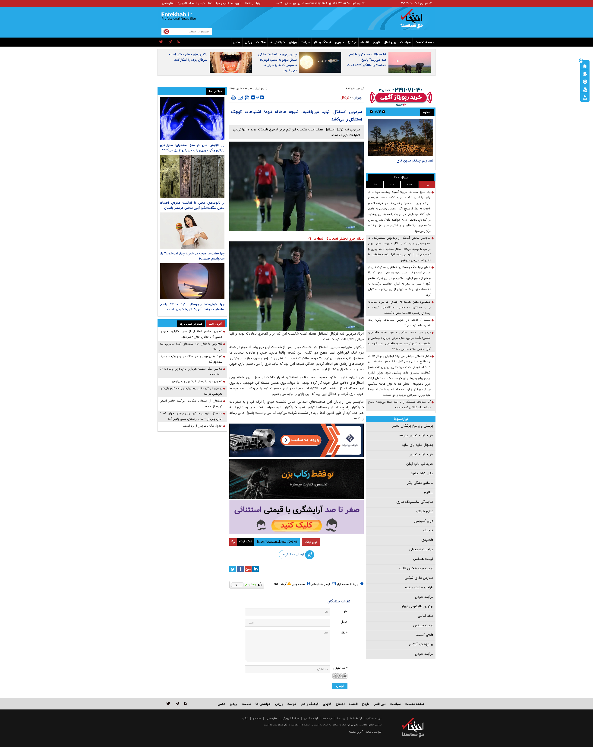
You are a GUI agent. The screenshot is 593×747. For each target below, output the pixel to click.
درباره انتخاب (374, 718)
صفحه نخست (424, 42)
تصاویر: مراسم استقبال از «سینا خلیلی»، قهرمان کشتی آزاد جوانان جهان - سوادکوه (191, 334)
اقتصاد (364, 42)
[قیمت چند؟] (584, 73)
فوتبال (345, 97)
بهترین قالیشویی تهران (417, 606)
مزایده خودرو (424, 597)
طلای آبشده (424, 635)
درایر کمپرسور (423, 521)
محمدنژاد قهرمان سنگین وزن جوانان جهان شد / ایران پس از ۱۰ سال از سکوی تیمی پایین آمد (191, 416)
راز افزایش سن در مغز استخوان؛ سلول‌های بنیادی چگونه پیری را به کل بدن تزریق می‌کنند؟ (192, 147)
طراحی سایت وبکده (419, 587)
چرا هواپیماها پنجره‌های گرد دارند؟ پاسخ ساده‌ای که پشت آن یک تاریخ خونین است (192, 307)
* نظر (344, 632)
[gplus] (248, 569)
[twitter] (161, 42)
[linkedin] (255, 569)
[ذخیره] (247, 97)
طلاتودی (427, 540)
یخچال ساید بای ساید (417, 445)
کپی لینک (311, 541)
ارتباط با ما (356, 718)
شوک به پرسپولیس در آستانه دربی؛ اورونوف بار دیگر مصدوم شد (191, 359)
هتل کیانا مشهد (421, 473)
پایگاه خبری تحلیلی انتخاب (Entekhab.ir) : (335, 238)
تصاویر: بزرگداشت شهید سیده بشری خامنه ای (400, 163)
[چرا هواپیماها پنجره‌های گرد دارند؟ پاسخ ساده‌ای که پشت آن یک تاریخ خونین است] (192, 281)
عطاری (428, 492)
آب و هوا (221, 3)
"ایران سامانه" (355, 732)
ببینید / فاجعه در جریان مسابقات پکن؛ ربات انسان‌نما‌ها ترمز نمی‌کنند (399, 322)
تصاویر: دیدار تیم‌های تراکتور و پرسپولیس (197, 381)
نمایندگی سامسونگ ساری (414, 502)
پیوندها (234, 3)
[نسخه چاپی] (233, 97)
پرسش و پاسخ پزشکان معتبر (412, 426)
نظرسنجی (167, 3)
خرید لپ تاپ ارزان (419, 464)
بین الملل (390, 42)
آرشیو (245, 718)
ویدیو (248, 42)
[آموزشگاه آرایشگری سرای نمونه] (296, 517)
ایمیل (344, 621)
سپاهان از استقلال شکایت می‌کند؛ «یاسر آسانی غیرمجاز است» (191, 403)
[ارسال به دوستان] (240, 97)
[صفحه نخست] (584, 65)
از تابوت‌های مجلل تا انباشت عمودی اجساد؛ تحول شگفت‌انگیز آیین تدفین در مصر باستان (192, 205)
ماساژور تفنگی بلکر (420, 483)
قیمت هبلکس (423, 559)
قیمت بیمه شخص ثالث (416, 568)
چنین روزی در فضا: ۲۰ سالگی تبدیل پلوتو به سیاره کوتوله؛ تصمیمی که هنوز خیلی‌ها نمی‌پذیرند (277, 62)
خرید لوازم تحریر (421, 454)
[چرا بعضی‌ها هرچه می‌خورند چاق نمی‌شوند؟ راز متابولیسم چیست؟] (192, 230)
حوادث (305, 42)
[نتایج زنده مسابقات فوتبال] (584, 97)
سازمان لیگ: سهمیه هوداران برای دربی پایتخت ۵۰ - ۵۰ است (191, 371)
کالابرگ (428, 530)
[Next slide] (371, 111)
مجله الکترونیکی (290, 718)
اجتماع (352, 42)
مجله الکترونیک (185, 3)
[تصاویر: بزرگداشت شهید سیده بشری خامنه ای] (400, 137)
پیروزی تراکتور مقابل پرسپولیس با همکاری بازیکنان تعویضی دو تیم (191, 391)
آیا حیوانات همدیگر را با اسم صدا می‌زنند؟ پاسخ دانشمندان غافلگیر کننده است (366, 60)
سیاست (405, 42)
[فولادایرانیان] (296, 440)
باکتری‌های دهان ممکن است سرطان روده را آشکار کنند (188, 57)
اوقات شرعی (205, 3)
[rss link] (186, 703)
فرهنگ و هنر (322, 42)
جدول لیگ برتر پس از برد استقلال (201, 425)
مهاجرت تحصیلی (421, 549)
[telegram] (170, 42)
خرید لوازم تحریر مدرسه (416, 435)
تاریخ (376, 42)
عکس (237, 42)
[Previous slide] (383, 111)
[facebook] (240, 569)
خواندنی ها (277, 42)
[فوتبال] (584, 81)
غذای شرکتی (424, 511)
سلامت (261, 42)
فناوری (339, 42)
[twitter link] (168, 703)
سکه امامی (425, 616)
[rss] (178, 42)
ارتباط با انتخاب (252, 3)
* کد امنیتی (340, 668)
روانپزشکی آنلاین (421, 644)
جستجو (257, 718)
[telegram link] (177, 703)
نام (345, 610)
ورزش (293, 42)
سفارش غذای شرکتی (418, 578)
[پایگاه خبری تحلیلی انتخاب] (415, 21)
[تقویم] (584, 89)
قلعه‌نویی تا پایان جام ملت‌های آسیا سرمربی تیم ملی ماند (191, 346)
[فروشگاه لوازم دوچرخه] (296, 479)
